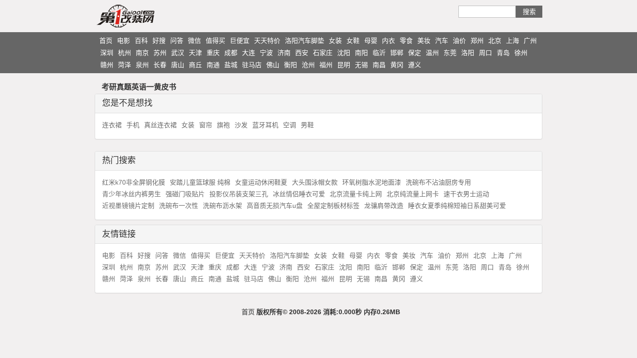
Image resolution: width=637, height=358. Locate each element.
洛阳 (467, 52)
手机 (132, 125)
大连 (248, 52)
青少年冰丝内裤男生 (131, 194)
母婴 (370, 40)
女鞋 (353, 40)
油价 (459, 40)
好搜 (159, 40)
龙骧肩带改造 (383, 205)
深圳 (106, 52)
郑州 (477, 40)
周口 (485, 52)
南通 (213, 65)
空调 (289, 125)
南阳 (361, 52)
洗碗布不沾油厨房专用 (438, 182)
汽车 (441, 40)
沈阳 (343, 52)
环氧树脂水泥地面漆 (371, 182)
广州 (530, 40)
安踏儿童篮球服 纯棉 (200, 182)
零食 (406, 40)
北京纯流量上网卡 (413, 194)
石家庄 (322, 52)
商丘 (195, 65)
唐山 (177, 65)
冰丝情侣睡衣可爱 (299, 194)
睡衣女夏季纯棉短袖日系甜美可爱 (457, 205)
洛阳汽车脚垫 (304, 40)
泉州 (142, 65)
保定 (414, 52)
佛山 (272, 65)
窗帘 (205, 125)
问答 (176, 40)
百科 (141, 40)
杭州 (124, 52)
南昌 (379, 65)
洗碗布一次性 (178, 205)
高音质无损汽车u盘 (275, 205)
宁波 (266, 52)
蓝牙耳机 (265, 125)
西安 (301, 52)
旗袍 (223, 125)
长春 (159, 65)
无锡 (361, 65)
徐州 (520, 52)
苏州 (159, 52)
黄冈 (396, 65)
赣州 (106, 65)
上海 (512, 40)
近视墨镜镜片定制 (128, 205)
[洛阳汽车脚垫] (144, 16)
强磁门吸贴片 (185, 194)
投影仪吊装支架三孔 (238, 194)
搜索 (529, 11)
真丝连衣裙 (160, 125)
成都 (230, 52)
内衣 (388, 40)
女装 (335, 40)
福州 (325, 65)
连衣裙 (112, 125)
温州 (432, 52)
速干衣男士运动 (466, 194)
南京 (142, 52)
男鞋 (307, 125)
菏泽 (124, 65)
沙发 (241, 125)
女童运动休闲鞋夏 (261, 182)
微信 (194, 40)
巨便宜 (239, 40)
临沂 (379, 52)
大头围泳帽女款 (315, 182)
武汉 (177, 52)
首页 (105, 40)
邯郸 (396, 52)
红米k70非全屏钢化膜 (133, 182)
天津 (195, 52)
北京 (494, 40)
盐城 (230, 65)
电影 (123, 40)
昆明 (343, 65)
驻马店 (252, 65)
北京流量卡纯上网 (356, 194)
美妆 (423, 40)
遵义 (414, 65)
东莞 (450, 52)
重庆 (213, 52)
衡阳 (290, 65)
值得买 (215, 40)
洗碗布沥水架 (222, 205)
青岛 (503, 52)
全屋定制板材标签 (333, 205)
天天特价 (267, 40)
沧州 (308, 65)
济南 (284, 52)
